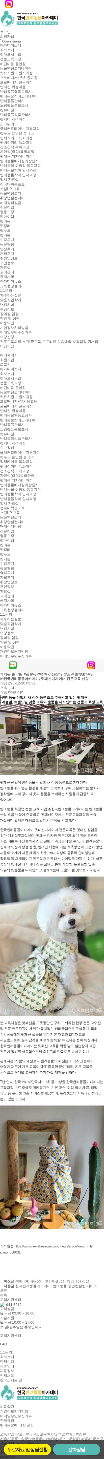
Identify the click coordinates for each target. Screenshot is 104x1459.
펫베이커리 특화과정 (16, 142)
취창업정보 (9, 258)
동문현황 (7, 244)
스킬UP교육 (31, 342)
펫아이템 (7, 217)
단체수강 (7, 1362)
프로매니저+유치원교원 (18, 78)
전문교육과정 (10, 59)
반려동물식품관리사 (16, 115)
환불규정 (7, 1421)
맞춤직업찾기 (10, 300)
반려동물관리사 (12, 101)
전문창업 (7, 207)
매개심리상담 (10, 203)
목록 (3, 1295)
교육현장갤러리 (12, 286)
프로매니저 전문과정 (16, 82)
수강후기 (7, 240)
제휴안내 (7, 1366)
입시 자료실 (9, 180)
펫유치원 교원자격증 (16, 73)
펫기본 (5, 235)
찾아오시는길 (10, 54)
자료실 (5, 267)
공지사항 (7, 277)
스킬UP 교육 (10, 189)
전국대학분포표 (12, 184)
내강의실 (7, 305)
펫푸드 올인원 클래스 (17, 133)
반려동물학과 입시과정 (18, 170)
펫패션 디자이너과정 (16, 156)
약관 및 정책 (10, 318)
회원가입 (7, 37)
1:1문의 (6, 291)
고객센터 (7, 272)
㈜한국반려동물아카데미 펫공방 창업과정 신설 (52, 1281)
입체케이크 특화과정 (16, 138)
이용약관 (7, 323)
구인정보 (7, 263)
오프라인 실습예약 (56, 342)
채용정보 (7, 1371)
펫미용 (5, 221)
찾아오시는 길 (11, 1380)
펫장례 (5, 226)
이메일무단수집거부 (16, 332)
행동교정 (7, 212)
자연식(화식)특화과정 (17, 152)
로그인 (5, 32)
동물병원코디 (10, 193)
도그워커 (7, 124)
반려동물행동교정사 (16, 92)
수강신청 (7, 337)
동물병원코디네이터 (16, 68)
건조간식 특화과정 (14, 147)
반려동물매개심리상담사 (19, 161)
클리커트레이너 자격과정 (20, 129)
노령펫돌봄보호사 (14, 105)
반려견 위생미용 (13, 87)
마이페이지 (9, 355)
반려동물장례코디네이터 (19, 96)
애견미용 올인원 (13, 64)
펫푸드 (5, 230)
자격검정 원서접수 (87, 342)
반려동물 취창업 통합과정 (20, 166)
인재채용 (7, 1375)
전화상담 (76, 1449)
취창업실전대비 (12, 198)
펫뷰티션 (7, 110)
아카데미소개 (10, 45)
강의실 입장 (9, 314)
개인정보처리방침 (14, 328)
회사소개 (7, 50)
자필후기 (7, 254)
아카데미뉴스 (10, 281)
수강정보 (7, 309)
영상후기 (7, 249)
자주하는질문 (10, 295)
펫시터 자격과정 (13, 119)
